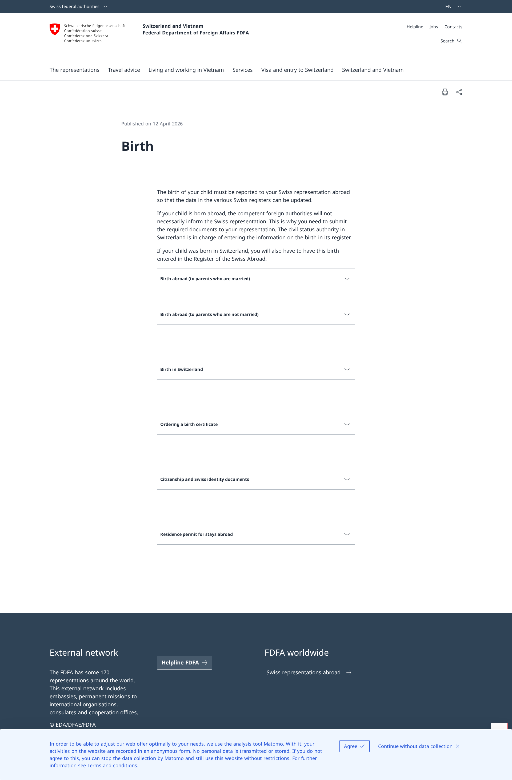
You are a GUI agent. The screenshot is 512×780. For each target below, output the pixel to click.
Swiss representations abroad (304, 672)
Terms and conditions (112, 765)
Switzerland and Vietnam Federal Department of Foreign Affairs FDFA (196, 29)
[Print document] (445, 92)
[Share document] (459, 92)
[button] (74, 69)
